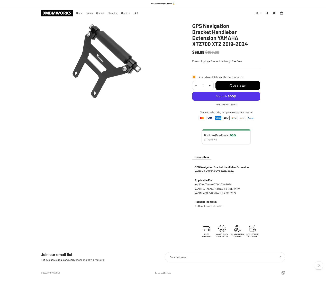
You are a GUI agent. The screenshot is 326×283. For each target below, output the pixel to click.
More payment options (226, 104)
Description (202, 156)
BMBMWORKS (53, 272)
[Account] (274, 13)
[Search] (267, 13)
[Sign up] (280, 257)
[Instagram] (283, 273)
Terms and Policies (163, 273)
